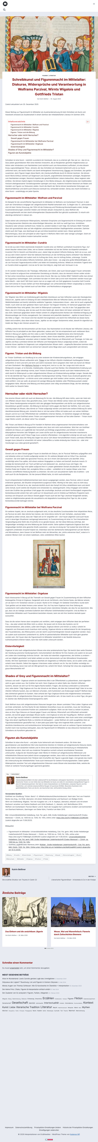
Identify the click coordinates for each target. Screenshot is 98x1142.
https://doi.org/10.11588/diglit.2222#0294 (72, 818)
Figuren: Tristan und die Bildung (23, 132)
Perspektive (12, 1010)
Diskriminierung (16, 998)
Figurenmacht (38, 855)
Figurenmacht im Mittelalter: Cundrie (24, 127)
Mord (80, 1007)
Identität (32, 1003)
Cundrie (17, 855)
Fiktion (78, 998)
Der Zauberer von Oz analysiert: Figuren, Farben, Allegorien (25, 993)
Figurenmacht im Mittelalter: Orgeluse (27, 144)
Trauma (66, 1010)
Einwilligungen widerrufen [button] (49, 1130)
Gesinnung (49, 855)
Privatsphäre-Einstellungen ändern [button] (47, 1127)
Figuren (45, 75)
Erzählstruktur (58, 998)
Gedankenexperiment (89, 998)
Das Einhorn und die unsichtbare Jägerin (24, 931)
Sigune (20, 336)
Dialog (9, 998)
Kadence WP (75, 1134)
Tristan (41, 360)
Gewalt (57, 855)
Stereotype (50, 1010)
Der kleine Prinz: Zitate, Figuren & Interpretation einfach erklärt (26, 989)
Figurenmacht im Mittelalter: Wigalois (25, 130)
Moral (76, 1007)
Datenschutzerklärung (23, 1127)
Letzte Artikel (15, 774)
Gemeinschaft (6, 1003)
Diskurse (24, 998)
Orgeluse (29, 859)
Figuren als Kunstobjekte (19, 153)
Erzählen (48, 998)
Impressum (9, 1127)
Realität (39, 1010)
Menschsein (10, 859)
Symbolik (56, 1010)
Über (7, 774)
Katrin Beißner (44, 99)
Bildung (9, 855)
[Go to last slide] (5, 922)
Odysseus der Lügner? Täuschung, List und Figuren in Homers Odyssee (30, 982)
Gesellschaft (20, 1002)
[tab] (45, 948)
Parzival (38, 859)
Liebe (12, 1007)
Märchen (5, 1010)
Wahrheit (72, 1011)
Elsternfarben (26, 855)
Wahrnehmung (80, 1010)
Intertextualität (51, 1003)
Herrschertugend (68, 855)
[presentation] (24, 912)
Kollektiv (62, 1003)
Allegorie (4, 998)
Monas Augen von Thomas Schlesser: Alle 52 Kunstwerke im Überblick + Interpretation (35, 986)
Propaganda (28, 1010)
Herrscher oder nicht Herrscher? (23, 135)
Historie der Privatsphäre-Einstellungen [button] (78, 1127)
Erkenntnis (38, 998)
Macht (55, 1007)
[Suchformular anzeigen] (4, 10)
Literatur (52, 75)
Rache (34, 1010)
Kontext (88, 1002)
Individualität (39, 1003)
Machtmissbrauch (62, 1007)
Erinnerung (30, 998)
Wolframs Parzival (32, 365)
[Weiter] (92, 922)
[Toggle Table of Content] (87, 121)
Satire (44, 1010)
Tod (61, 1010)
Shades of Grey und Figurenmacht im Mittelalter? (31, 149)
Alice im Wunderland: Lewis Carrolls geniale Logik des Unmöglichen (28, 979)
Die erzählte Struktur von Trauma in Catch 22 (19, 878)
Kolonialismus (69, 1003)
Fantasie (65, 998)
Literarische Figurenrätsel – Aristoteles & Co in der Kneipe (73, 878)
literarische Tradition (28, 1007)
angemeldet (14, 968)
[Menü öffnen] (94, 3)
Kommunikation (78, 1003)
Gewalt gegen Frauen (20, 138)
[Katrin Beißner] (10, 780)
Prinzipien (22, 1010)
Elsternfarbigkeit (18, 147)
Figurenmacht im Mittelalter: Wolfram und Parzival (30, 125)
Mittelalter (20, 859)
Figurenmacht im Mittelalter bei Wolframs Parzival (32, 141)
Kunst (78, 855)
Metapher (70, 1007)
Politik (17, 1010)
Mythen (86, 1007)
